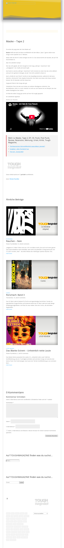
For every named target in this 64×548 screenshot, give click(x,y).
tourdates (9, 537)
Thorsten (8, 297)
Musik (14, 524)
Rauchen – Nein (14, 241)
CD (26, 513)
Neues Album (17, 526)
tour (27, 534)
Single (23, 532)
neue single (25, 526)
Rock (19, 532)
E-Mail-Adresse (10, 426)
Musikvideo (20, 524)
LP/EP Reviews (10, 348)
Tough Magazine (20, 534)
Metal (25, 521)
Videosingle (24, 537)
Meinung (20, 521)
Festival (16, 516)
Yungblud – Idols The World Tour (19, 149)
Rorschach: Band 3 (15, 294)
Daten (8, 516)
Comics (8, 293)
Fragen (20, 516)
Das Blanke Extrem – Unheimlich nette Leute (28, 350)
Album (8, 513)
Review (8, 532)
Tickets (12, 534)
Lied (12, 521)
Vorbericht (13, 540)
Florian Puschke (14, 179)
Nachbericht (9, 526)
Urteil (14, 537)
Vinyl (8, 540)
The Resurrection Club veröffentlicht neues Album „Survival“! (27, 146)
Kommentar (10, 402)
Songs (8, 534)
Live (15, 521)
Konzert (18, 518)
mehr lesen (9, 253)
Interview (13, 518)
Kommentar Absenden (51, 436)
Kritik (8, 521)
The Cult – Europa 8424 (16, 152)
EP (11, 516)
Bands (17, 513)
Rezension (14, 532)
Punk (21, 529)
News (8, 529)
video (18, 537)
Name (8, 421)
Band (13, 513)
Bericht (22, 513)
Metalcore (9, 524)
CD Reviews (9, 239)
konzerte (24, 518)
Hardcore (26, 516)
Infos (8, 518)
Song (27, 532)
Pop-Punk (16, 529)
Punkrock (26, 529)
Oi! (11, 529)
